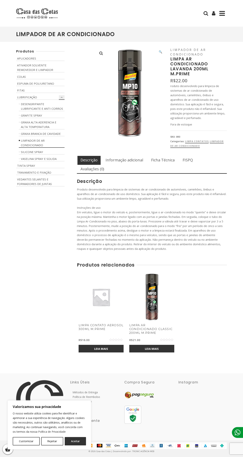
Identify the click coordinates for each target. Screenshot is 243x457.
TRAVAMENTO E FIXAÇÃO (34, 172)
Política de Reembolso (85, 397)
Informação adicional (124, 160)
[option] (101, 316)
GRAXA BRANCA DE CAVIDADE (41, 134)
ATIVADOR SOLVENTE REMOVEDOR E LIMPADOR (35, 67)
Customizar (26, 441)
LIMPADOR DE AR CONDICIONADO (33, 143)
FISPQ (188, 160)
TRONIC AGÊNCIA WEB (143, 451)
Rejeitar (52, 441)
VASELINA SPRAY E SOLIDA (39, 159)
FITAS (21, 90)
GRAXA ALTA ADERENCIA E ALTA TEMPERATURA (38, 124)
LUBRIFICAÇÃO (27, 97)
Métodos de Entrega (84, 392)
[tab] (89, 160)
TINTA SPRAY (26, 165)
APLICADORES (26, 58)
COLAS (21, 77)
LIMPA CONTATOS (197, 141)
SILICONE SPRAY (32, 152)
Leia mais (101, 349)
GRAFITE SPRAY (31, 115)
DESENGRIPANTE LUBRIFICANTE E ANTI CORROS (42, 106)
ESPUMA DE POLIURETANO (35, 83)
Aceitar (75, 441)
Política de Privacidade (52, 431)
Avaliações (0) (92, 168)
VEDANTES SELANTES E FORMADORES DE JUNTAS (34, 181)
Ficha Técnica (163, 160)
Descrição (89, 160)
